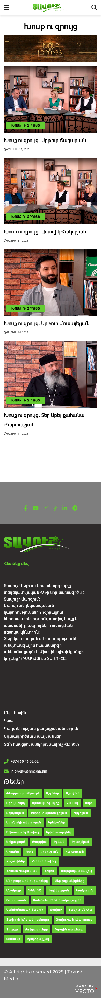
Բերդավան (15, 813)
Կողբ (30, 851)
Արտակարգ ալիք (46, 803)
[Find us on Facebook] (25, 508)
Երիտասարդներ (59, 832)
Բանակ (72, 803)
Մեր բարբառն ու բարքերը (27, 880)
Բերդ (89, 803)
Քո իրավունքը (36, 929)
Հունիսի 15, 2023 (18, 149)
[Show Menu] (6, 7)
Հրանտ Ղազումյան (22, 871)
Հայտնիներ (15, 861)
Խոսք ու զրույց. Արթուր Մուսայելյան (46, 323)
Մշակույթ (13, 890)
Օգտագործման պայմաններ (32, 736)
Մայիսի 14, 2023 (17, 332)
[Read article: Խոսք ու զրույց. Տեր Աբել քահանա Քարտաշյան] (50, 374)
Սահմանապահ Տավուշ (24, 909)
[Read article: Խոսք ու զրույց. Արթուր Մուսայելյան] (50, 283)
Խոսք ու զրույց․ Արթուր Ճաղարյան (45, 140)
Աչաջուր (73, 793)
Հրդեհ (49, 871)
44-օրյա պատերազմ (22, 793)
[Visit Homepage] (50, 8)
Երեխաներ (56, 822)
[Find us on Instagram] (46, 508)
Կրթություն (50, 851)
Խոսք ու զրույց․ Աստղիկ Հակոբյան (45, 231)
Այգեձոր (52, 793)
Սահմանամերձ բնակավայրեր (57, 900)
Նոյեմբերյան (59, 890)
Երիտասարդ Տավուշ (22, 832)
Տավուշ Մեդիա (80, 909)
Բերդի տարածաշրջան (49, 813)
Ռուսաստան (16, 900)
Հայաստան (75, 851)
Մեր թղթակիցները (69, 880)
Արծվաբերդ (15, 803)
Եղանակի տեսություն (23, 822)
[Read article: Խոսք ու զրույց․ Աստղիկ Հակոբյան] (50, 191)
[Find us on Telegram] (74, 508)
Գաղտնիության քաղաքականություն (41, 728)
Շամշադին (84, 890)
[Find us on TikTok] (55, 508)
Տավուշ (56, 909)
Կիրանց (12, 851)
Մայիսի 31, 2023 (17, 241)
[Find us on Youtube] (35, 508)
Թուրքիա (39, 841)
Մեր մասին (15, 713)
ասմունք (13, 939)
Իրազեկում (80, 841)
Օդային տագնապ (69, 929)
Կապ (9, 720)
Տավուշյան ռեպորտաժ (74, 919)
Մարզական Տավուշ (76, 871)
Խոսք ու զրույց (25, 125)
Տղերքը (12, 929)
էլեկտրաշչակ (38, 939)
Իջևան (59, 841)
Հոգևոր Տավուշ (44, 861)
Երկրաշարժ (15, 841)
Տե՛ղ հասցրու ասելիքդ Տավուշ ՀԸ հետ (41, 744)
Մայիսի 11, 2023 (17, 434)
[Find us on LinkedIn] (64, 508)
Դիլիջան (81, 813)
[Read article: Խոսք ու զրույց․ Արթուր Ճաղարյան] (50, 99)
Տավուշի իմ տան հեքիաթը (27, 919)
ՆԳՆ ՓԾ (35, 890)
